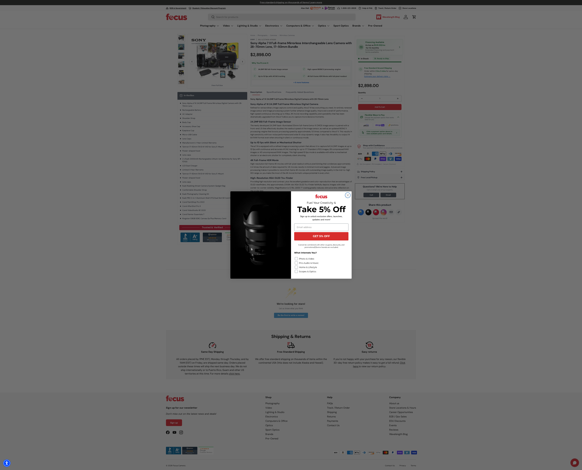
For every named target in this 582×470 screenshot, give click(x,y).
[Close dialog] (347, 195)
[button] (7, 463)
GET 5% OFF (321, 236)
